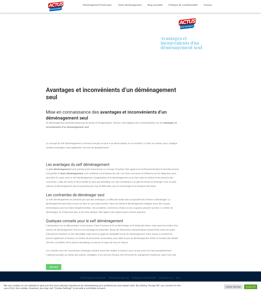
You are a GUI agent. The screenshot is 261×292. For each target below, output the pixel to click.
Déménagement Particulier (97, 5)
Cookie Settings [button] (233, 287)
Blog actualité (155, 5)
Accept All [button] (250, 287)
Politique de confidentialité (183, 5)
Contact (208, 5)
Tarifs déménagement (130, 5)
